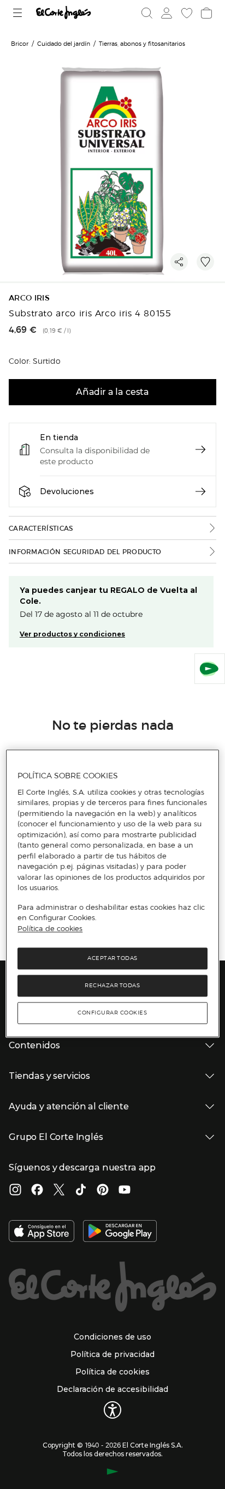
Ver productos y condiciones (72, 634)
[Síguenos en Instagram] (15, 1190)
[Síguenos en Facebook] (37, 1190)
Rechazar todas (112, 985)
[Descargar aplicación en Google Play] (120, 1232)
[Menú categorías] (19, 13)
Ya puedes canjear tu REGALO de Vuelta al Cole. (108, 595)
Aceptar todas (112, 958)
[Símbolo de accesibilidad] (112, 1410)
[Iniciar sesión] (165, 13)
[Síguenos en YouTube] (124, 1190)
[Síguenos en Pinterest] (102, 1190)
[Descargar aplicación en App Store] (41, 1232)
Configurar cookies (112, 1013)
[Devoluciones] (200, 491)
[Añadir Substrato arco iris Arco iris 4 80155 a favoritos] (205, 262)
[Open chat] (209, 668)
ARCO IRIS (29, 298)
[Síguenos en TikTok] (80, 1190)
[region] (112, 893)
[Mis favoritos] (185, 13)
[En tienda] (200, 449)
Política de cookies (49, 928)
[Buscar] (146, 13)
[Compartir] (179, 262)
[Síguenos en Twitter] (59, 1190)
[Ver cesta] (205, 13)
